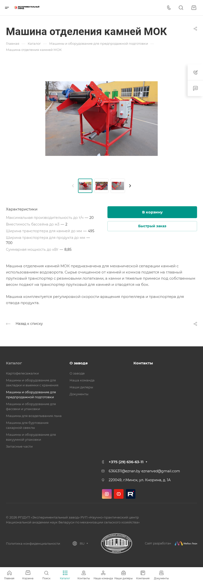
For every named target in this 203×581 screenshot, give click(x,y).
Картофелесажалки (22, 373)
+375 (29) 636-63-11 (126, 461)
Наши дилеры (81, 387)
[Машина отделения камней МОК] (101, 118)
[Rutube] (130, 494)
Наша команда (82, 380)
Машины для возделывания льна (34, 416)
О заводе (79, 363)
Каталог (14, 363)
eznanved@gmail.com (160, 471)
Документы (79, 394)
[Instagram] (107, 494)
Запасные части (19, 446)
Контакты (143, 363)
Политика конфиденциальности (33, 543)
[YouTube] (119, 494)
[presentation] (73, 186)
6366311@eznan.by (124, 471)
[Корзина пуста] (193, 7)
